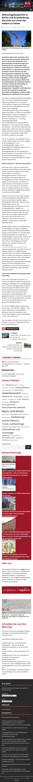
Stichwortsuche (6, 444)
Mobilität (25, 399)
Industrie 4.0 (7, 396)
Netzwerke (14, 402)
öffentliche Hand (14, 440)
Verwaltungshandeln (16, 435)
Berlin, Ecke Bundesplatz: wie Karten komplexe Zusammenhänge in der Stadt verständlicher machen (15, 556)
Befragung (9, 385)
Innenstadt (26, 396)
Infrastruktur (18, 396)
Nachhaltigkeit (5, 402)
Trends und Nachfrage (13, 423)
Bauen (3, 385)
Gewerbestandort (11, 393)
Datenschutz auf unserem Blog (10, 717)
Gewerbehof (19, 390)
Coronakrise (21, 385)
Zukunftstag (5, 440)
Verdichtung (6, 435)
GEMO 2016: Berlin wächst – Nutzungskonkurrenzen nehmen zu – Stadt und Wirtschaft (16, 364)
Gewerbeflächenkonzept (8, 390)
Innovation (4, 399)
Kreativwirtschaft (12, 399)
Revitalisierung (25, 414)
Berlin (16, 385)
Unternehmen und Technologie (11, 431)
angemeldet (11, 374)
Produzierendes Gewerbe (13, 407)
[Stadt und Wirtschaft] (16, 6)
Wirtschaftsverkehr (8, 438)
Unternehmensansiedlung (9, 427)
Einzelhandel (5, 387)
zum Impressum (6, 709)
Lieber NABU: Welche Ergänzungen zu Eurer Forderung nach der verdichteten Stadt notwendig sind (16, 771)
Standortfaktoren (10, 420)
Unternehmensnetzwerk (24, 426)
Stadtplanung (17, 417)
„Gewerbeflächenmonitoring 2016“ (13, 247)
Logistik (19, 399)
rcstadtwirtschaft (20, 27)
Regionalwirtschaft (15, 414)
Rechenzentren (6, 414)
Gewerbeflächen (22, 387)
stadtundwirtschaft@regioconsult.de (12, 639)
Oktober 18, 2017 (8, 27)
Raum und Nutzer (12, 328)
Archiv (3, 699)
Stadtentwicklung (6, 417)
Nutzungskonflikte (8, 405)
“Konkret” (10, 322)
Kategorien (5, 693)
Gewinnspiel (25, 393)
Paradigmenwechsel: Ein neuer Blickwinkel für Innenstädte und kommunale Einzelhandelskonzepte (16, 513)
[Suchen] (28, 447)
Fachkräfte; (11, 387)
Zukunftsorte (19, 438)
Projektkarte (15, 615)
